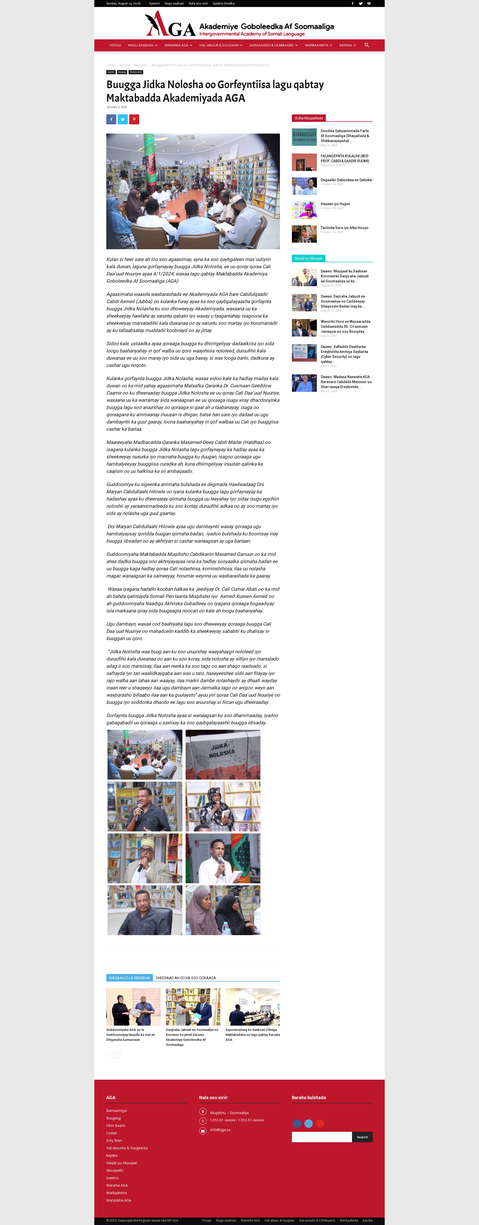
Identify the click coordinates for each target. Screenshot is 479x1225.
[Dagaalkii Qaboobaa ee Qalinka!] (304, 186)
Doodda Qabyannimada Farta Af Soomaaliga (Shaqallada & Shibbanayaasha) (345, 136)
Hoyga (115, 45)
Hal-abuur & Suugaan (219, 45)
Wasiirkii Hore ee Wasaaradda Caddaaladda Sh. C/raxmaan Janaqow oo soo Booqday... (345, 326)
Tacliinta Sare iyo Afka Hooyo (344, 228)
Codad (111, 1133)
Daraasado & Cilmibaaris (272, 45)
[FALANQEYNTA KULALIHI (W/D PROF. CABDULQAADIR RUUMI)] (304, 162)
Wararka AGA (176, 45)
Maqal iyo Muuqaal (121, 1162)
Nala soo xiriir (198, 3)
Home (110, 65)
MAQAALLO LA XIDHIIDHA (129, 978)
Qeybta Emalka (224, 3)
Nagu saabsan (174, 3)
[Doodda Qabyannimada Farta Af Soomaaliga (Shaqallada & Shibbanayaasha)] (304, 137)
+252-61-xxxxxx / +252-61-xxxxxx (237, 1120)
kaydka (346, 45)
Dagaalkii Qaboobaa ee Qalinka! (346, 180)
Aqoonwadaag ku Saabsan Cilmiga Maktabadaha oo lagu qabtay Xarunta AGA (253, 1035)
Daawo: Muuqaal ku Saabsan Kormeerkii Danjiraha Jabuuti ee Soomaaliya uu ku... (345, 276)
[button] (367, 45)
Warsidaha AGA (118, 1200)
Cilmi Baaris (115, 1125)
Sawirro (154, 3)
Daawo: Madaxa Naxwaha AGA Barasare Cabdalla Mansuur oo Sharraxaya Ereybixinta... (346, 382)
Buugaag (140, 65)
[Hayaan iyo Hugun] (304, 210)
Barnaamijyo (116, 1110)
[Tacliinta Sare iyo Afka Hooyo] (304, 234)
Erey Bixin (114, 1140)
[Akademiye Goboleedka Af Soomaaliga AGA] (239, 23)
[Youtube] (369, 3)
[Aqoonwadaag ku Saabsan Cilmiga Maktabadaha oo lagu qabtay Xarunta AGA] (253, 1007)
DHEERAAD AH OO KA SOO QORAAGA (186, 978)
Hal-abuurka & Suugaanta (127, 1147)
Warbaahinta (316, 45)
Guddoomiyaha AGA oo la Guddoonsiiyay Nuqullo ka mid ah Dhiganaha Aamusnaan (130, 1035)
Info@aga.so (220, 1129)
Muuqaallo (114, 1170)
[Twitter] (360, 3)
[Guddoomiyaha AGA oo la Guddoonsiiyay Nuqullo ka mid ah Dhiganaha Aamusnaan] (133, 1007)
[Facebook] (352, 3)
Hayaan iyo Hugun (335, 204)
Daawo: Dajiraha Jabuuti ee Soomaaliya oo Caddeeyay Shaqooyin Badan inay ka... (343, 301)
